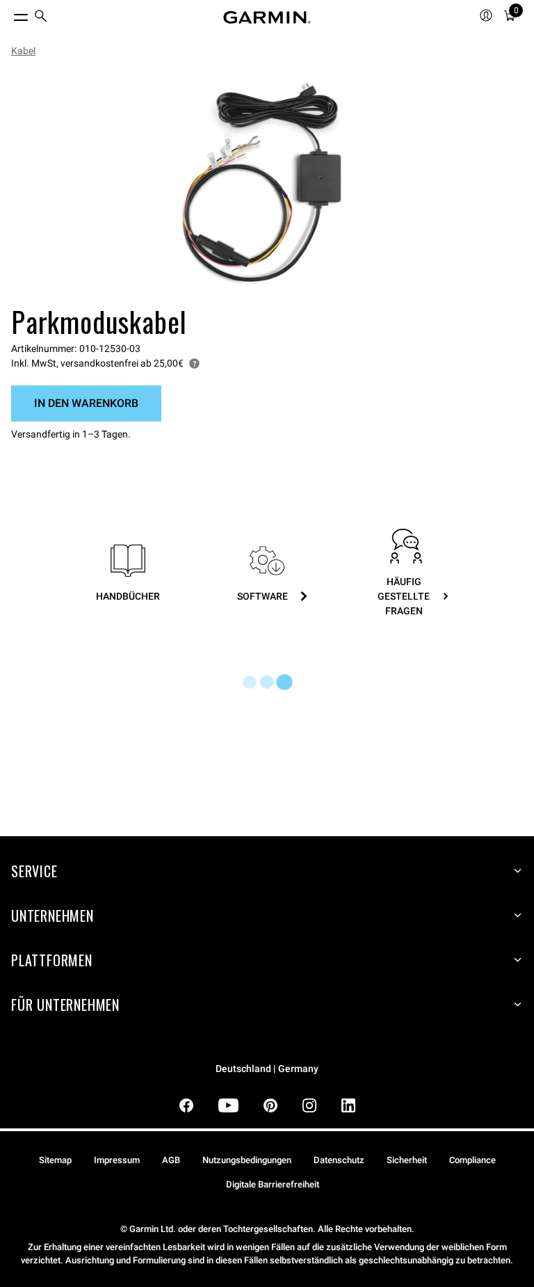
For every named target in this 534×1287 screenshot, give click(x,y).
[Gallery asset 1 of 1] (261, 184)
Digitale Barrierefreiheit (272, 1184)
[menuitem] (41, 17)
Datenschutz (339, 1160)
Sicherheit (407, 1160)
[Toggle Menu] (8, 14)
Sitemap (55, 1160)
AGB (171, 1160)
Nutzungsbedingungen (246, 1160)
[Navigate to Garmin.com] (267, 17)
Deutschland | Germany (267, 1069)
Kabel (23, 51)
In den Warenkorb (86, 403)
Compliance (472, 1160)
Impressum (117, 1160)
